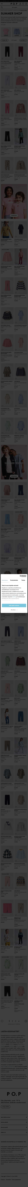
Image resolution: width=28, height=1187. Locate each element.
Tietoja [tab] (23, 580)
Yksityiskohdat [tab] (14, 580)
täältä (14, 596)
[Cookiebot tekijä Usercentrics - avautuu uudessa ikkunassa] (20, 576)
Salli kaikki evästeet (14, 605)
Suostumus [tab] (5, 580)
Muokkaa (13, 609)
